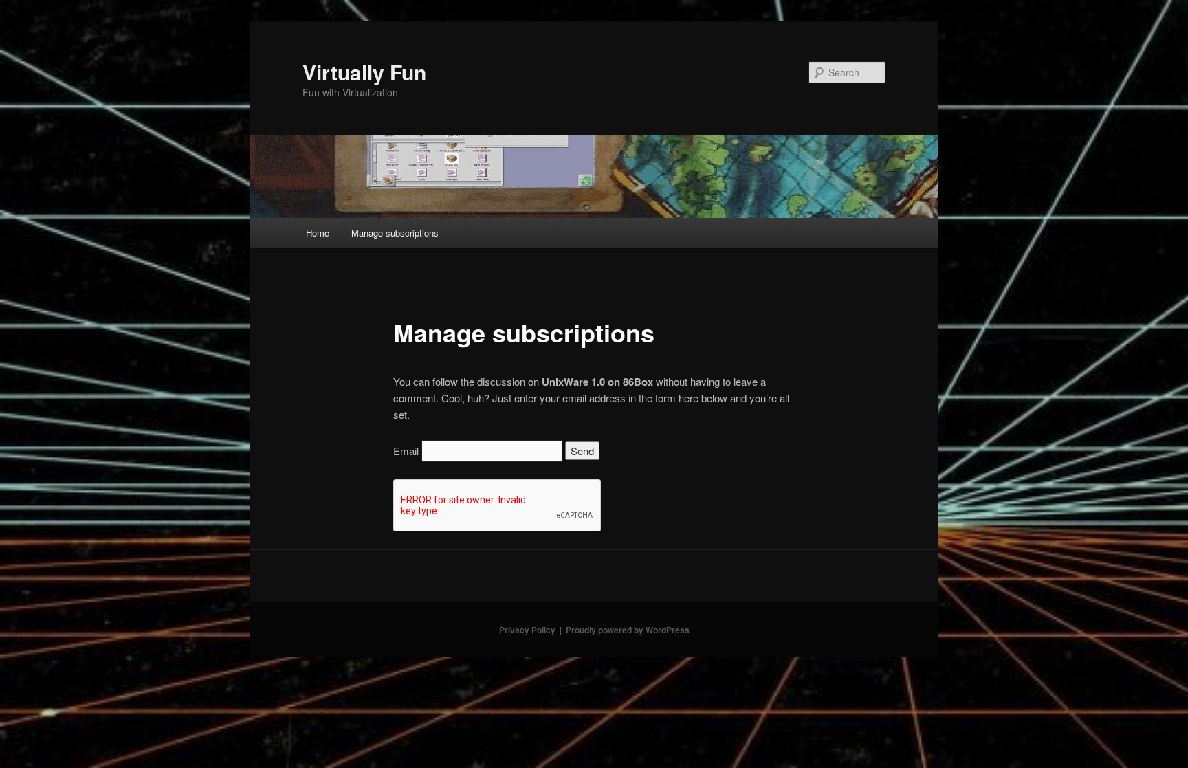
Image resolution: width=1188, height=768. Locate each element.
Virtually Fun (364, 72)
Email (406, 450)
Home (317, 232)
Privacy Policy (527, 630)
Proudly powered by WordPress (628, 630)
